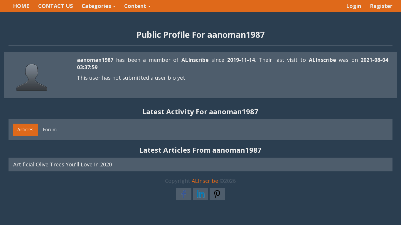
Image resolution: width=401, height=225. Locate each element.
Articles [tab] (25, 129)
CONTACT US (55, 5)
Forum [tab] (50, 129)
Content (136, 5)
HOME (21, 5)
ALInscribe (205, 180)
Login (353, 5)
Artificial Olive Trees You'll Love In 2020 (62, 164)
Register (381, 5)
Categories (97, 5)
